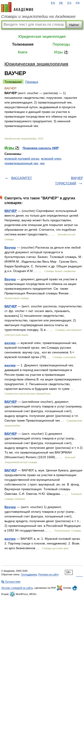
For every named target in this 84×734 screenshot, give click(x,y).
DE (61, 3)
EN (53, 3)
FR (78, 3)
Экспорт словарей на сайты (17, 587)
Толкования (22, 44)
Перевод (31, 82)
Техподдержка (29, 574)
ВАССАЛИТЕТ (21, 178)
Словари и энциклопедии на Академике (38, 16)
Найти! (74, 25)
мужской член (51, 158)
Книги (22, 52)
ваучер (10, 343)
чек (42, 163)
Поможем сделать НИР (41, 148)
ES (69, 3)
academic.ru (17, 7)
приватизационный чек (21, 163)
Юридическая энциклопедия (42, 36)
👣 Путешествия (10, 581)
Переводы (61, 44)
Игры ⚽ (61, 52)
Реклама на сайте (48, 574)
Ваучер (10, 247)
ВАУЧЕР (10, 211)
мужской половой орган (21, 158)
